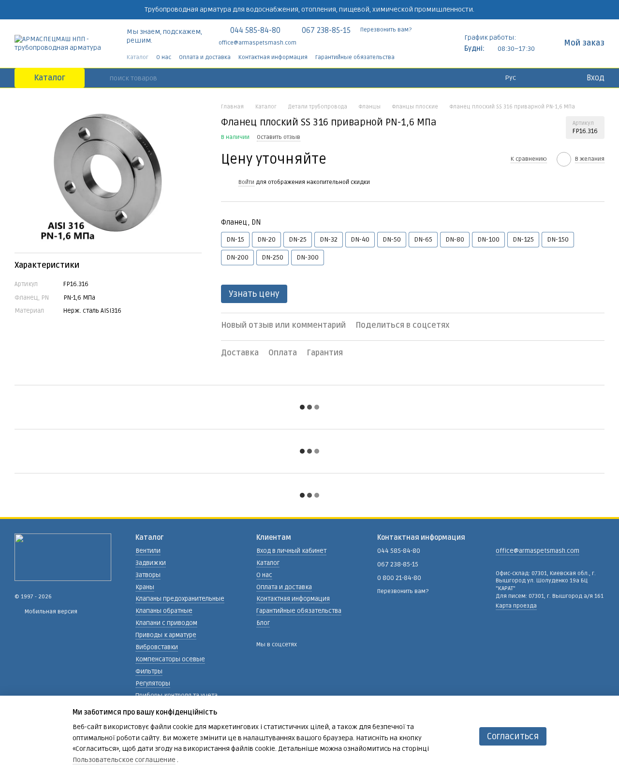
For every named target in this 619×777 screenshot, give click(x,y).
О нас (163, 57)
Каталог (137, 57)
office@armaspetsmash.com (257, 42)
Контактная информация (273, 57)
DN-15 (235, 239)
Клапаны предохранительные (179, 599)
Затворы (148, 575)
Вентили (148, 551)
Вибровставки (156, 647)
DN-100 (488, 239)
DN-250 (272, 257)
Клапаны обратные (163, 611)
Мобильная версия (50, 611)
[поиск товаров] (102, 78)
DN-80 (454, 239)
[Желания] (558, 78)
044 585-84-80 (255, 30)
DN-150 (558, 239)
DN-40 (360, 239)
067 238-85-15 (326, 30)
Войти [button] (246, 182)
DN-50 (392, 239)
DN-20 (266, 239)
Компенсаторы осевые (170, 659)
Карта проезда (516, 605)
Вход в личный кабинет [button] (291, 551)
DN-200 (237, 257)
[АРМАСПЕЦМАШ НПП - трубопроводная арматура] (63, 557)
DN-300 (307, 257)
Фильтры (148, 671)
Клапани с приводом (166, 623)
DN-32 (329, 239)
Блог (263, 623)
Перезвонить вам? (386, 29)
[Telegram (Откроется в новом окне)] (422, 57)
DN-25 (298, 239)
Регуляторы (152, 683)
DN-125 (523, 239)
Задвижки (150, 563)
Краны (144, 587)
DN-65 (423, 239)
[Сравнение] (539, 78)
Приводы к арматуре (165, 635)
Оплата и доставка (205, 57)
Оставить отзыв (278, 137)
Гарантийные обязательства (355, 57)
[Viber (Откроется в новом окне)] (433, 57)
